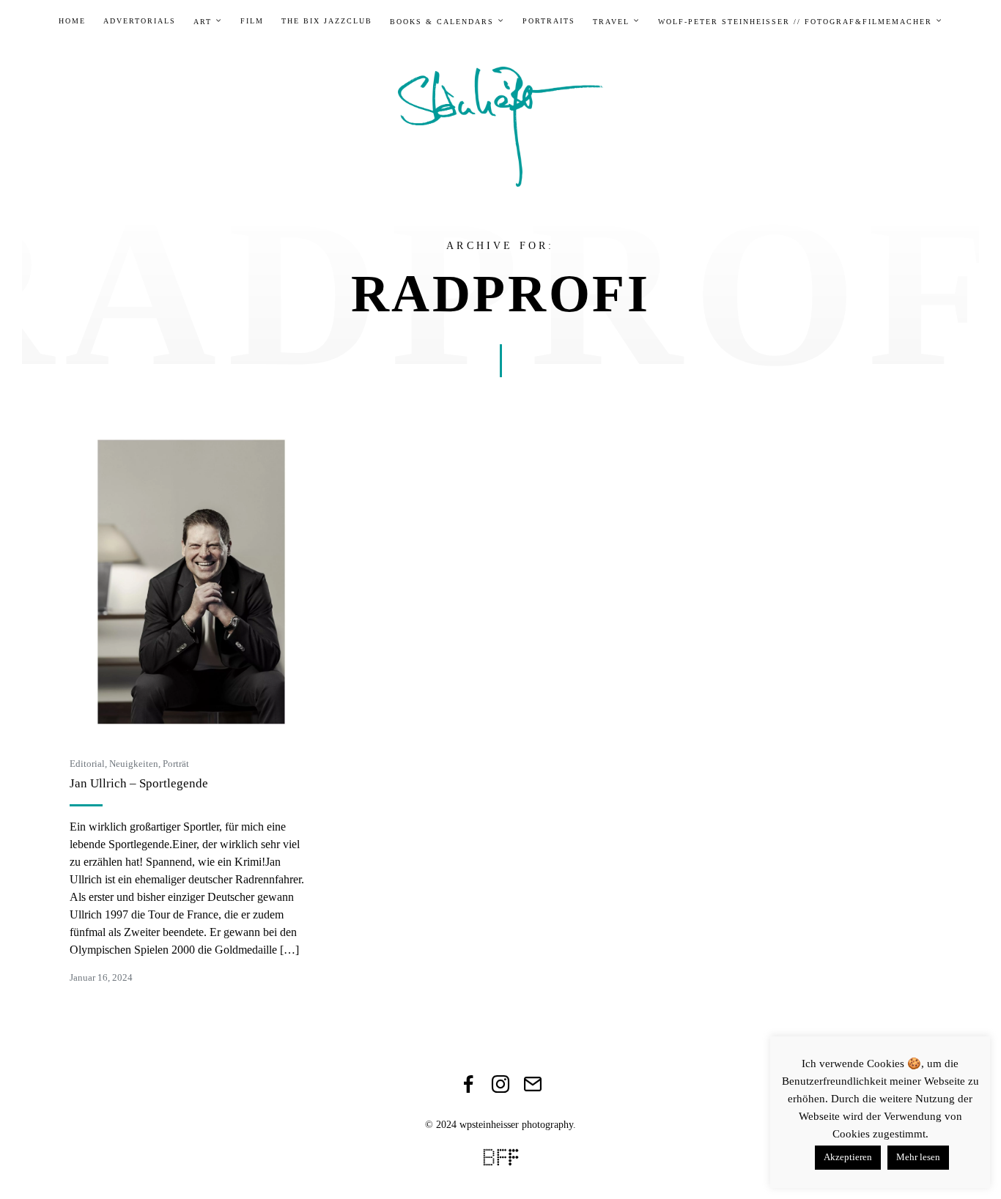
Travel (611, 22)
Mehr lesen (918, 1156)
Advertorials (139, 21)
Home (72, 21)
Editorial (87, 763)
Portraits (548, 21)
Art (202, 22)
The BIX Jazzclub (326, 21)
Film (252, 21)
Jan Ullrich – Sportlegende (139, 783)
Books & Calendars (442, 22)
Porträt (176, 763)
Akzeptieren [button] (848, 1156)
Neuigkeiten (133, 763)
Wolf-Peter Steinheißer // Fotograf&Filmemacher (795, 22)
